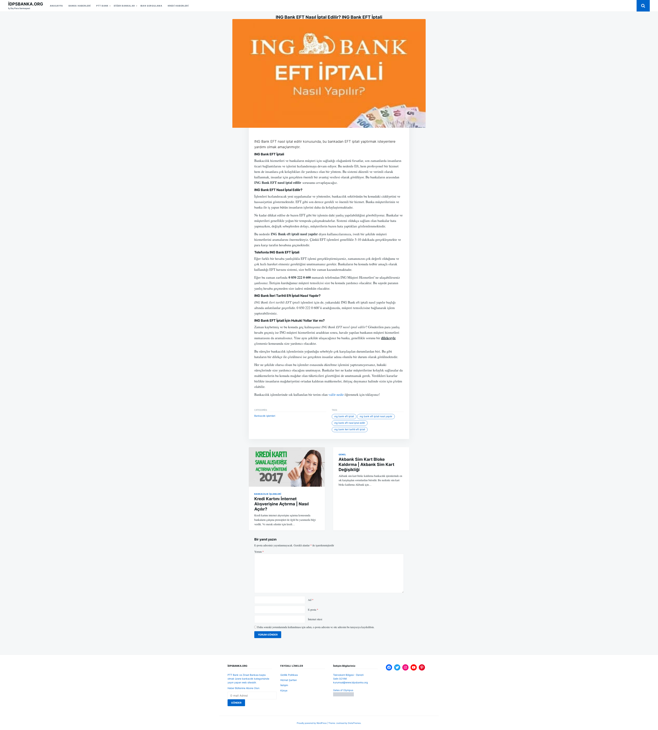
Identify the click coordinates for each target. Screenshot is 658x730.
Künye (283, 690)
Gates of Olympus (343, 690)
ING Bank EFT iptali (344, 416)
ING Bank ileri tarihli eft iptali (349, 429)
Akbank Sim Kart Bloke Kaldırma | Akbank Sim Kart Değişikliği (366, 464)
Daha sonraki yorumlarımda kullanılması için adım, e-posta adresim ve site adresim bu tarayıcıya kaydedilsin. (315, 627)
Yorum (259, 551)
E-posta (313, 609)
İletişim (284, 685)
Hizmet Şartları (288, 680)
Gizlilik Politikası (289, 674)
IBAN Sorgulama (151, 5)
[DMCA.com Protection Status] (343, 695)
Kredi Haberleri (178, 5)
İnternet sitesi (315, 619)
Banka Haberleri (80, 5)
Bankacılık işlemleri (264, 415)
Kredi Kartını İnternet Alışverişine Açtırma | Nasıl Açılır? (281, 504)
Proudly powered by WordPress (312, 723)
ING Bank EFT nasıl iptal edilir (349, 422)
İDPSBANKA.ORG (25, 4)
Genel (342, 454)
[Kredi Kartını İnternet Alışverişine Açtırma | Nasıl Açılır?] (287, 467)
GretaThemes (354, 723)
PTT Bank (102, 5)
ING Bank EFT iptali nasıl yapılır (376, 416)
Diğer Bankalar (124, 5)
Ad (310, 600)
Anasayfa (56, 5)
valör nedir (336, 394)
